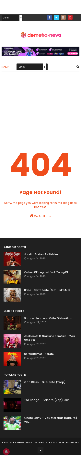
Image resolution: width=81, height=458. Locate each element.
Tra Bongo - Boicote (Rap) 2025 (47, 400)
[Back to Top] (40, 450)
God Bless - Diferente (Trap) (44, 382)
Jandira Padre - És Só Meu (41, 254)
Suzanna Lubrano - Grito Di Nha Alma (48, 318)
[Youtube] (77, 16)
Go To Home (42, 216)
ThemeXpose (24, 442)
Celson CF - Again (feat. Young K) (46, 272)
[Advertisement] (40, 108)
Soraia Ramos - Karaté (39, 354)
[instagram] (63, 17)
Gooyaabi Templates (66, 442)
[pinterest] (70, 17)
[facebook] (49, 17)
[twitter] (56, 17)
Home (5, 67)
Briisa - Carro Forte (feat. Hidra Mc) (47, 290)
